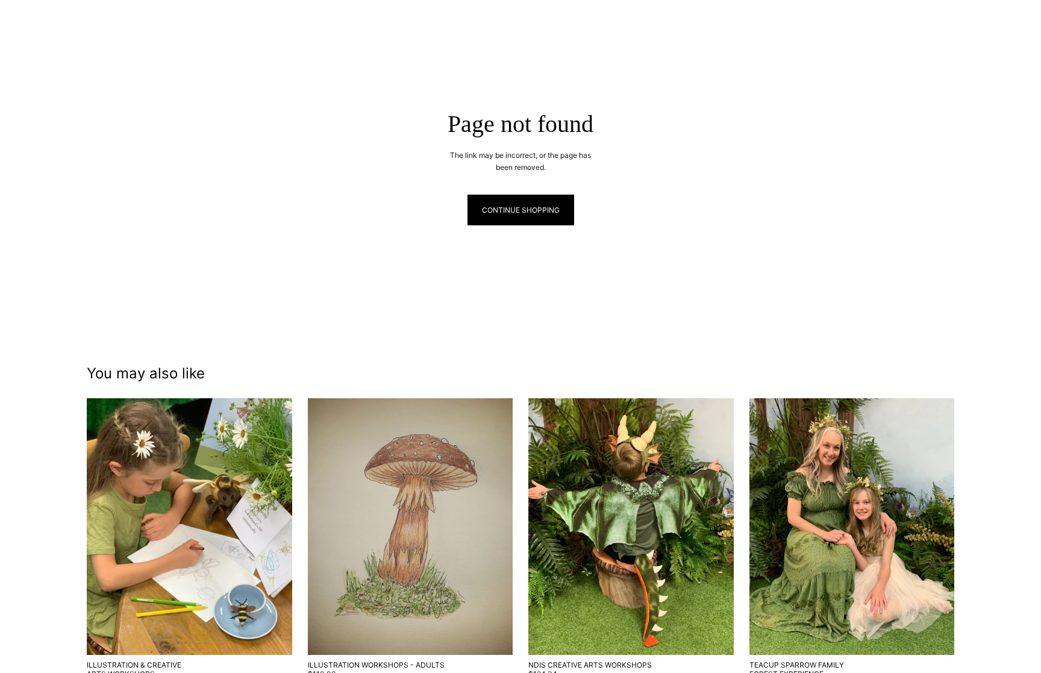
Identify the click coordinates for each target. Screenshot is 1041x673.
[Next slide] (274, 526)
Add (283, 636)
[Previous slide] (105, 526)
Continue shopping (521, 209)
